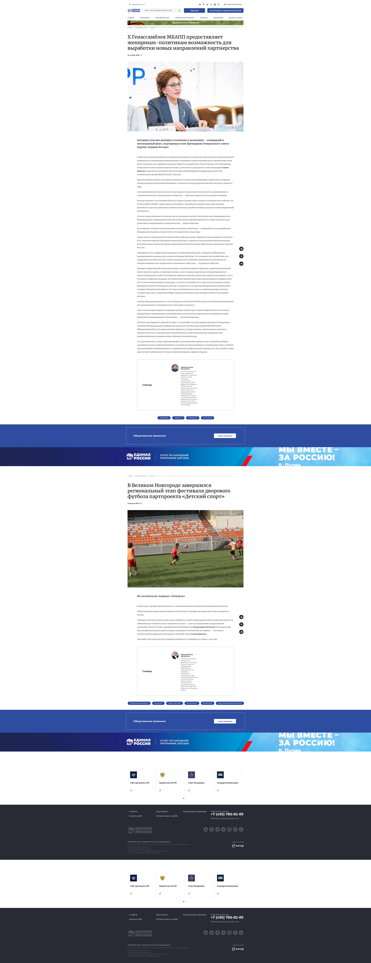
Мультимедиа (218, 18)
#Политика (207, 418)
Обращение (194, 10)
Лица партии (144, 18)
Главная (130, 27)
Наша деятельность (141, 27)
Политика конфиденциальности (139, 849)
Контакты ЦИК (135, 816)
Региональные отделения (184, 18)
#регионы (158, 703)
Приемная (204, 18)
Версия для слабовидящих (234, 4)
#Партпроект (192, 703)
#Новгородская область (139, 703)
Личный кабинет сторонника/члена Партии (225, 10)
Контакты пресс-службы (167, 816)
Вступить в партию (236, 18)
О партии (131, 18)
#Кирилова (207, 703)
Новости (152, 27)
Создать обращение (225, 436)
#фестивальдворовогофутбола (230, 703)
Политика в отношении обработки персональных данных (148, 851)
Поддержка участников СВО (185, 23)
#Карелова (164, 418)
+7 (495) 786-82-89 (227, 814)
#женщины (192, 418)
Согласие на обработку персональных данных (144, 853)
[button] (183, 798)
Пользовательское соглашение (139, 847)
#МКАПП (178, 418)
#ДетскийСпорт (174, 703)
